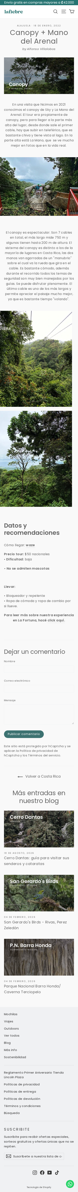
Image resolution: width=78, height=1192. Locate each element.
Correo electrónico (17, 681)
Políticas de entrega (20, 1091)
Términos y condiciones (22, 1106)
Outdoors (11, 1028)
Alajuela (24, 25)
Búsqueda (12, 1113)
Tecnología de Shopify (39, 1187)
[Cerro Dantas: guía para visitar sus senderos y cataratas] (39, 829)
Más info (10, 1050)
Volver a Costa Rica (42, 776)
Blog (7, 1043)
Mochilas (10, 1014)
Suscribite (17, 1129)
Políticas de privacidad (22, 1084)
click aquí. (56, 620)
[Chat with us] (70, 1184)
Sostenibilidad (15, 1057)
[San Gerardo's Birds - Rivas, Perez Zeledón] (39, 893)
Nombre (9, 661)
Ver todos (12, 1035)
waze (30, 545)
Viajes (8, 1021)
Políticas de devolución (22, 1099)
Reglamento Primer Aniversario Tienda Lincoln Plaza (34, 1074)
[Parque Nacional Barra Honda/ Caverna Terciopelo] (39, 957)
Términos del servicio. (44, 755)
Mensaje (10, 700)
